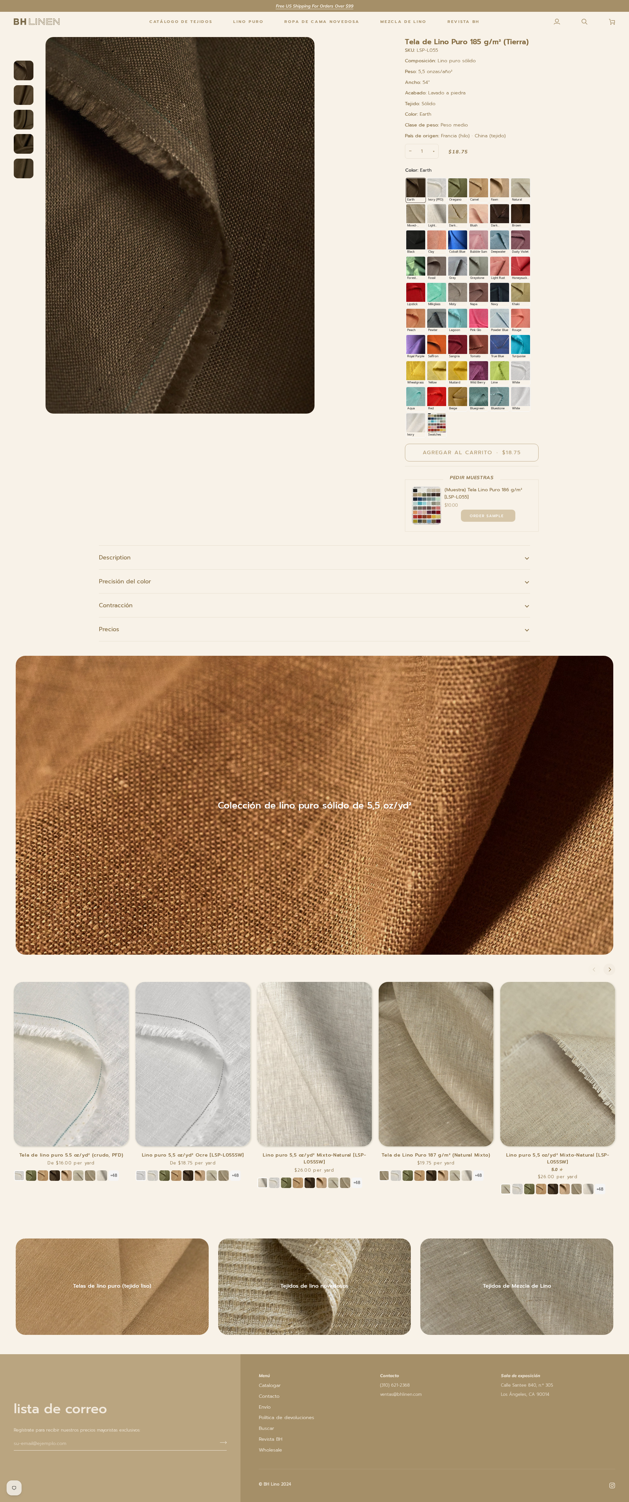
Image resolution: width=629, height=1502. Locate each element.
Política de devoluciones (286, 1417)
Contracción (116, 605)
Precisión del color (125, 581)
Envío (265, 1407)
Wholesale (270, 1449)
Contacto (269, 1396)
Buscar (266, 1428)
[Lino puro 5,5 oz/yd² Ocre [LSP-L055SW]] (192, 1064)
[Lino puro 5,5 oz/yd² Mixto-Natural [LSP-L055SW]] (314, 1064)
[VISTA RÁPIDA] (488, 515)
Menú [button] (264, 1375)
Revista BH (270, 1439)
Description (115, 557)
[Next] (609, 969)
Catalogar (270, 1385)
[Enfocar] (180, 225)
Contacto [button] (389, 1375)
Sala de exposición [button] (520, 1375)
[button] (248, 21)
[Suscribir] (221, 1442)
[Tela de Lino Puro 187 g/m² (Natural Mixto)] (436, 1064)
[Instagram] (612, 1486)
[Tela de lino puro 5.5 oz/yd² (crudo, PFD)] (71, 1064)
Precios (109, 629)
